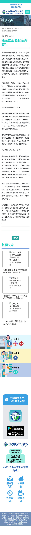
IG (15, 343)
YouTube (21, 343)
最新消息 (18, 28)
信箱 (15, 372)
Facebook (9, 343)
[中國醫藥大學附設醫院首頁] (15, 12)
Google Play (15, 428)
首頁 (3, 28)
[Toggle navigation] (27, 12)
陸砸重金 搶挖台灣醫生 (9, 31)
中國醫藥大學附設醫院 (15, 444)
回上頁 (15, 238)
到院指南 (15, 358)
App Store (15, 433)
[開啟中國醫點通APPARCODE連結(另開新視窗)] (15, 416)
